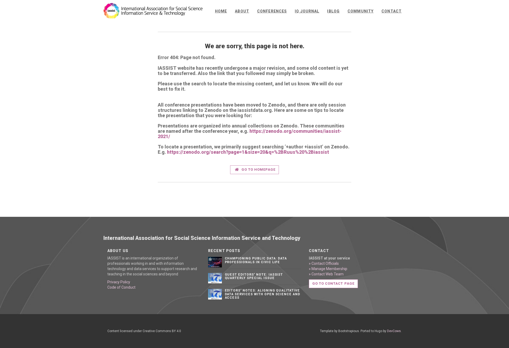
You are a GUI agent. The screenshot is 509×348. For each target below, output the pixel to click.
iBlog (333, 11)
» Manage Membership (328, 269)
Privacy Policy (118, 282)
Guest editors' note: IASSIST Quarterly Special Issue (254, 276)
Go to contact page (333, 283)
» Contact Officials (324, 263)
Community (361, 11)
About (242, 11)
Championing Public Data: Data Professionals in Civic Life (256, 260)
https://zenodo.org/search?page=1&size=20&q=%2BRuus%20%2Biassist (248, 152)
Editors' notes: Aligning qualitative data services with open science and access (262, 294)
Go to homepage (258, 169)
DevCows (394, 331)
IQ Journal (307, 11)
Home (221, 11)
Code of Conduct (121, 287)
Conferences (272, 11)
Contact (391, 11)
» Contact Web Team (326, 274)
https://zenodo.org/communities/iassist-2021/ (249, 133)
